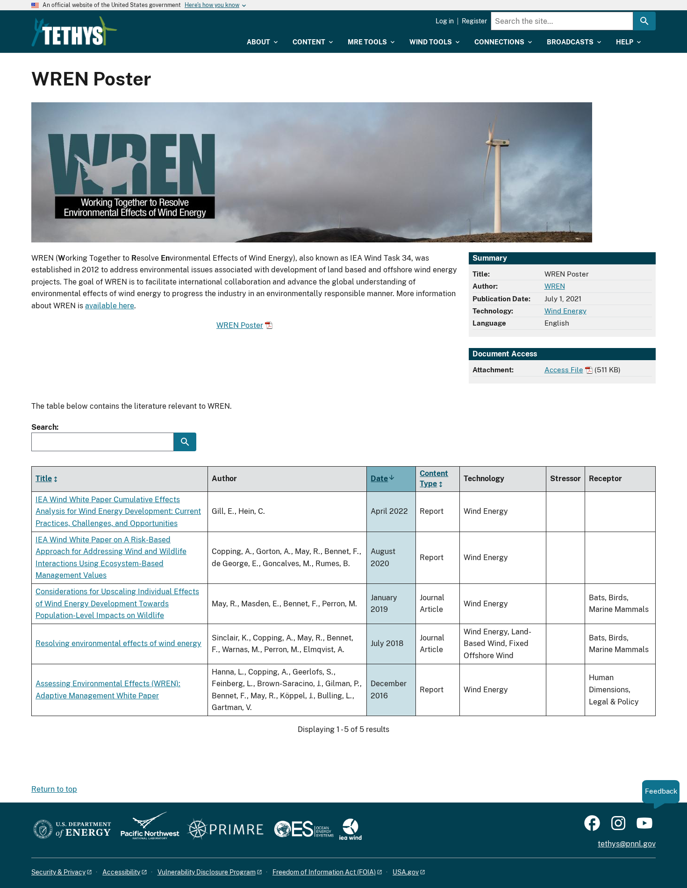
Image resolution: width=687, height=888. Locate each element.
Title (44, 478)
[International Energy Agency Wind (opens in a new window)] (350, 829)
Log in (445, 21)
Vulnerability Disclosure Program (206, 872)
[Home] (74, 31)
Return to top (54, 789)
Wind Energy (565, 311)
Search (44, 427)
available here (109, 305)
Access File (563, 370)
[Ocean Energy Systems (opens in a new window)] (304, 829)
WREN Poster (239, 325)
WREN (554, 286)
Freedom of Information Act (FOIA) (324, 872)
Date (383, 478)
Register (474, 21)
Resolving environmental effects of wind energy (118, 643)
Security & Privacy (58, 872)
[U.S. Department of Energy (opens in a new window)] (72, 829)
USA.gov (406, 872)
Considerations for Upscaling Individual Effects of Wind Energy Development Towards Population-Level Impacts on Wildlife (117, 603)
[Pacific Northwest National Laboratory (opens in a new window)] (146, 830)
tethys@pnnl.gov (627, 843)
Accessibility (121, 872)
